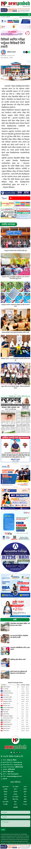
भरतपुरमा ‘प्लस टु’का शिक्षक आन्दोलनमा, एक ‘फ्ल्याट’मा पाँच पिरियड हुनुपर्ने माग (15, 278)
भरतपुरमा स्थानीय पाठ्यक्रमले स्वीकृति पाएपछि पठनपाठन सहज (15, 306)
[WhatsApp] (29, 52)
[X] (26, 52)
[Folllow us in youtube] (14, 752)
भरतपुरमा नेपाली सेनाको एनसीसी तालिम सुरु (15, 251)
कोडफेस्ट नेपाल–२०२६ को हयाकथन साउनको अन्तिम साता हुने (15, 359)
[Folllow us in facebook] (11, 752)
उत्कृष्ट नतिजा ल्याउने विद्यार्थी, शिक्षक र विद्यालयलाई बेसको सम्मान (15, 387)
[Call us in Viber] (20, 752)
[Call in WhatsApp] (17, 752)
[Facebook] (24, 52)
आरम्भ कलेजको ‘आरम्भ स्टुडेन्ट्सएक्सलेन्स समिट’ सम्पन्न (15, 332)
